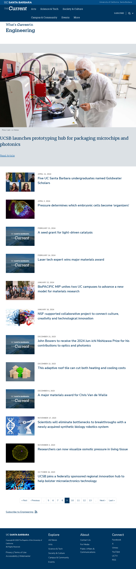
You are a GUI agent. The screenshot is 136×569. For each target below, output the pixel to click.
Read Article (7, 155)
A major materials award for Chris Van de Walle (72, 395)
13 (91, 500)
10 (73, 500)
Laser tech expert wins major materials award (71, 259)
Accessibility (12, 556)
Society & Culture (73, 8)
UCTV (115, 555)
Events (65, 17)
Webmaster (24, 556)
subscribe (119, 13)
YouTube (116, 551)
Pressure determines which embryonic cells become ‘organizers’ (83, 205)
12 (85, 500)
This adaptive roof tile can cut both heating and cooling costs (82, 368)
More (77, 17)
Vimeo (115, 547)
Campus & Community (44, 17)
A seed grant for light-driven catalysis (65, 232)
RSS (114, 559)
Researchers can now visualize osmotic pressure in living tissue (83, 449)
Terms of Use (20, 552)
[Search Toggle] (131, 13)
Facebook (116, 539)
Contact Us (85, 540)
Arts (33, 8)
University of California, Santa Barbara (115, 2)
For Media (84, 544)
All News (52, 540)
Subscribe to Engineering (20, 511)
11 (79, 500)
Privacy (9, 552)
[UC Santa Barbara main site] (18, 1)
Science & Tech (49, 8)
